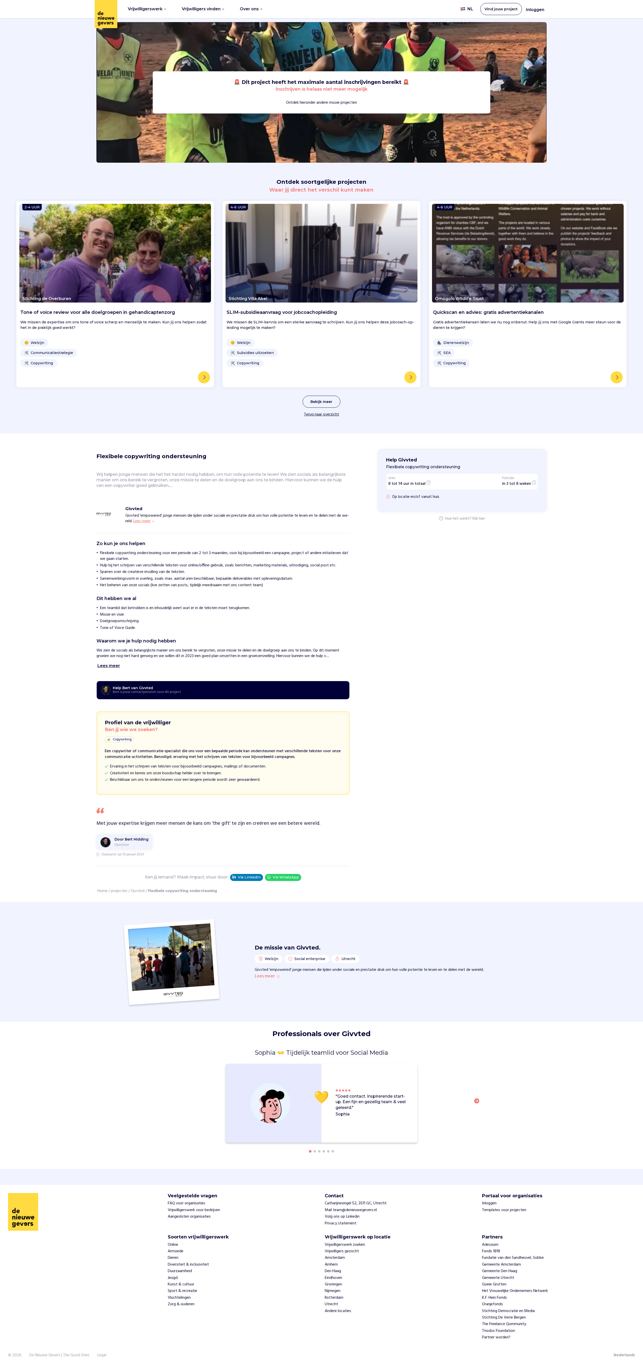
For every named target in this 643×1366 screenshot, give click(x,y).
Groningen (333, 1284)
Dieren (173, 1258)
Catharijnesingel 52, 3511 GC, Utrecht (356, 1203)
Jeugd (173, 1278)
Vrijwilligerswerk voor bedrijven (194, 1210)
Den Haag (333, 1271)
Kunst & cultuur (181, 1284)
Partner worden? (496, 1337)
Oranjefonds (492, 1304)
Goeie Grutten (494, 1284)
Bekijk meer (321, 401)
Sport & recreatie (182, 1291)
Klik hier (478, 519)
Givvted (137, 891)
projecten (119, 891)
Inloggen (535, 9)
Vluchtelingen (179, 1297)
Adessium (490, 1244)
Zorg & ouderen (181, 1304)
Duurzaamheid (180, 1271)
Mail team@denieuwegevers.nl (351, 1210)
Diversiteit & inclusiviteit (188, 1264)
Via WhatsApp (286, 877)
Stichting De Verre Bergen (504, 1317)
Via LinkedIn (249, 877)
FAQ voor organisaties (186, 1203)
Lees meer (265, 976)
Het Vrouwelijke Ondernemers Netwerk (515, 1291)
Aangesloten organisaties (189, 1216)
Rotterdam (334, 1297)
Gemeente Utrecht (498, 1278)
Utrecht (331, 1304)
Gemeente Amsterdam (501, 1264)
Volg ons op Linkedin (342, 1216)
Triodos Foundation (498, 1331)
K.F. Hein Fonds (494, 1297)
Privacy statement (340, 1223)
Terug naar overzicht (321, 414)
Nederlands (624, 1355)
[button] (478, 1103)
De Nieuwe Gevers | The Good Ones (59, 1355)
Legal (101, 1355)
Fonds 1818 (491, 1251)
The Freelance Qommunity (504, 1324)
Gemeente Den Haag (499, 1271)
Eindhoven (333, 1278)
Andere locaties (338, 1311)
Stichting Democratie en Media (508, 1311)
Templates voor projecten (504, 1210)
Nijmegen (332, 1291)
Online (173, 1244)
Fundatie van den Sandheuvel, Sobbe (513, 1258)
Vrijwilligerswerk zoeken (345, 1244)
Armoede (175, 1251)
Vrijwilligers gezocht (342, 1251)
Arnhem (331, 1264)
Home (102, 891)
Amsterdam (335, 1258)
